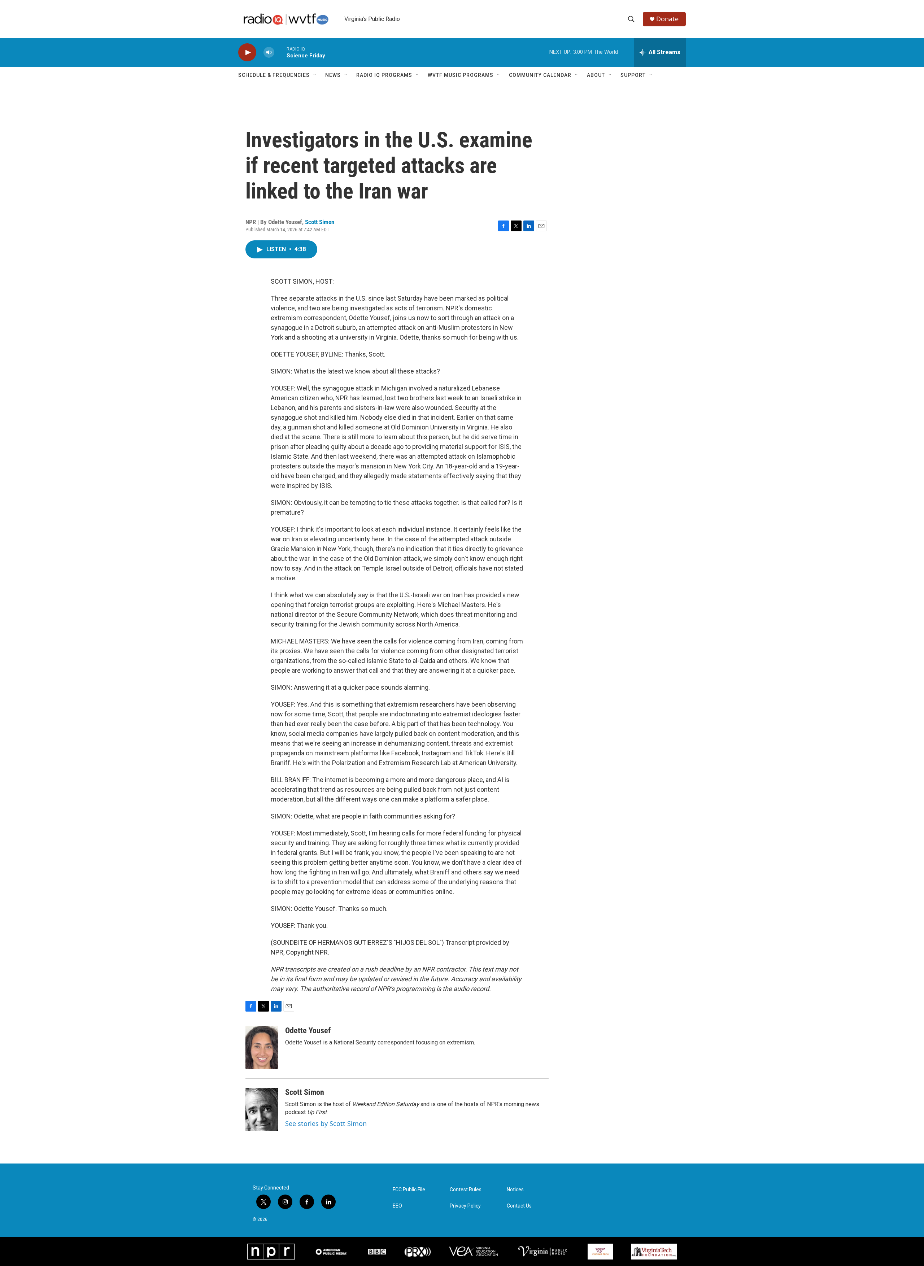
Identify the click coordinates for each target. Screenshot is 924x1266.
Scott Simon (319, 222)
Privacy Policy (465, 1206)
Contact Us (519, 1206)
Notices (515, 1189)
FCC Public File (409, 1189)
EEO (397, 1206)
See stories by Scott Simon (326, 1123)
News (333, 75)
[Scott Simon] (261, 1109)
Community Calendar (540, 75)
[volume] (269, 52)
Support (633, 75)
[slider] (280, 52)
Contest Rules (465, 1189)
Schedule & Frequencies (274, 75)
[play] (247, 52)
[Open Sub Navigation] (315, 75)
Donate (667, 19)
